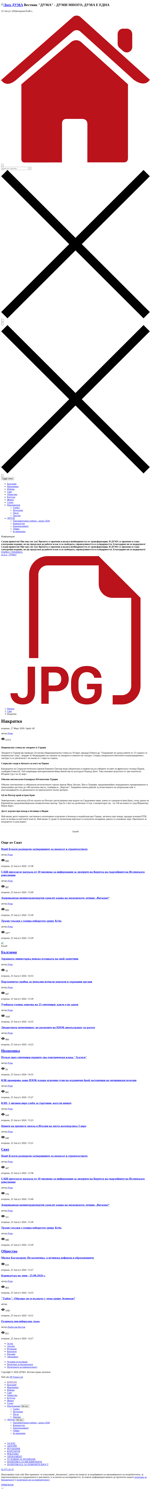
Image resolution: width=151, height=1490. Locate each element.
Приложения (13, 1406)
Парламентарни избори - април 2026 (31, 521)
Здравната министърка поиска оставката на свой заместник (39, 958)
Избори (11, 1390)
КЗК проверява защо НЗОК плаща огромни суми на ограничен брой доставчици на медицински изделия (68, 1080)
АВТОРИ (12, 1446)
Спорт (10, 1403)
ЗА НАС (11, 1443)
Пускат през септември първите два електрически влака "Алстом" (44, 1057)
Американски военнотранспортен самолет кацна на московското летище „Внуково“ (55, 897)
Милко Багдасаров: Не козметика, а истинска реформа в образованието (47, 1257)
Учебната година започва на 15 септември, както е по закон (39, 1004)
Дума (10, 733)
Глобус (16, 507)
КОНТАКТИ (13, 1451)
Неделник (18, 510)
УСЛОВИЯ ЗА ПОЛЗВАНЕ (21, 1459)
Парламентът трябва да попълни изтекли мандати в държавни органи (46, 981)
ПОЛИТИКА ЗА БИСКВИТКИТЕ (24, 1462)
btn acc (25, 1406)
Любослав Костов (16, 1327)
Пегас (16, 513)
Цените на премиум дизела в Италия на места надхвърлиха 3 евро (43, 1126)
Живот (10, 1400)
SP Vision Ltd (16, 1377)
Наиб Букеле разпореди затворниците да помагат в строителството (44, 849)
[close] (2, 1488)
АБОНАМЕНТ (14, 1456)
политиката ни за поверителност (33, 1480)
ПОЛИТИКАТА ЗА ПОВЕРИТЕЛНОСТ (28, 1464)
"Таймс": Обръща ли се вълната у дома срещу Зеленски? (38, 1298)
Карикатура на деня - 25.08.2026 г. (23, 1275)
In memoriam (19, 531)
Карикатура (19, 523)
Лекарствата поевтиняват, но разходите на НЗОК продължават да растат (48, 1027)
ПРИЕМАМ (7, 1485)
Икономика (10, 1051)
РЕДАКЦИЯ (13, 1448)
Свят (9, 711)
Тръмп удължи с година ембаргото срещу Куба (31, 920)
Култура (11, 1398)
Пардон (17, 515)
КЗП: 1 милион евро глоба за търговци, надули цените (36, 1103)
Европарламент (21, 526)
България (9, 952)
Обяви (16, 529)
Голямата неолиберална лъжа (20, 1321)
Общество (9, 1251)
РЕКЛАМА (13, 1454)
